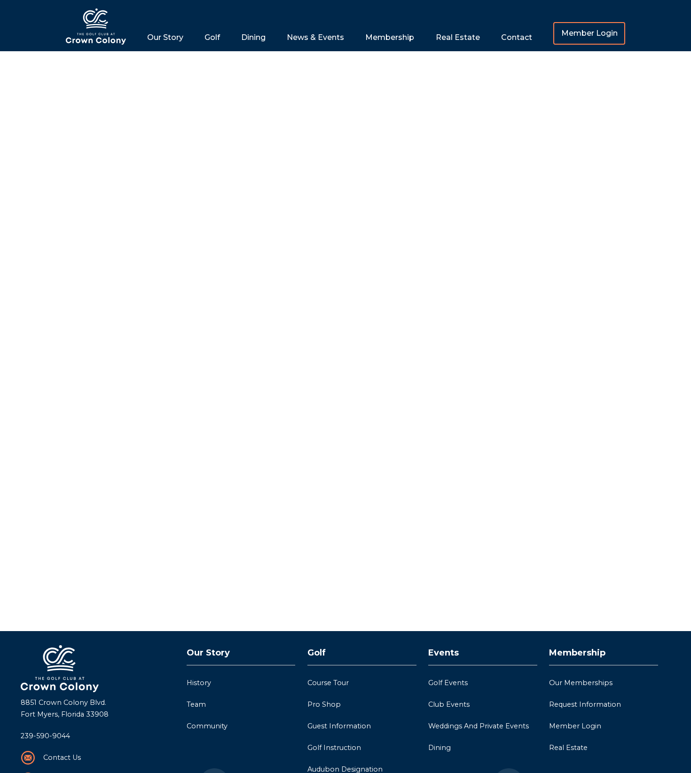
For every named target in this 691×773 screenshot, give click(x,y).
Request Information (585, 704)
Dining (253, 37)
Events (443, 653)
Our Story (208, 653)
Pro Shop (324, 704)
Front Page (96, 26)
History (199, 683)
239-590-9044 (45, 736)
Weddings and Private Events (478, 726)
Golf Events (448, 683)
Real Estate (458, 37)
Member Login (589, 33)
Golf (316, 653)
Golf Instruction (334, 747)
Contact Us (62, 757)
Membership (577, 653)
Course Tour (328, 683)
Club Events (449, 704)
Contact (516, 37)
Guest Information (339, 726)
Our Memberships (580, 683)
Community (207, 726)
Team (196, 704)
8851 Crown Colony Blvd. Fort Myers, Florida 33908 (65, 708)
